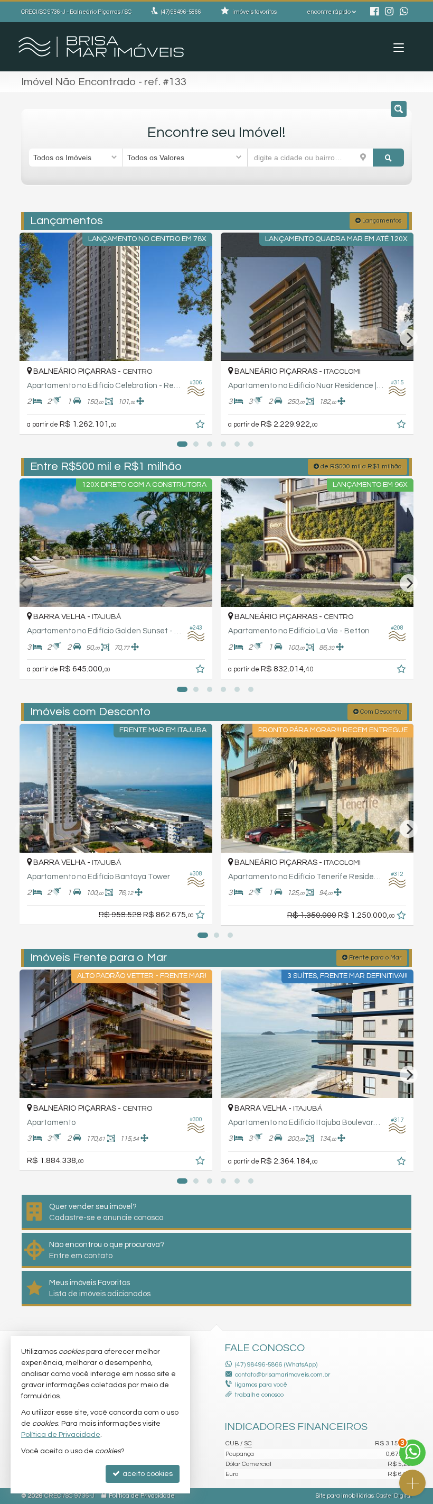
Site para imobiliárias (345, 1496)
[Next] (409, 338)
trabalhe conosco (259, 1394)
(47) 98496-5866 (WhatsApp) (276, 1364)
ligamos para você (261, 1384)
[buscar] (388, 158)
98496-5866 (181, 12)
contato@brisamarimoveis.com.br (282, 1374)
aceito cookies (147, 1474)
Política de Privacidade (142, 1495)
